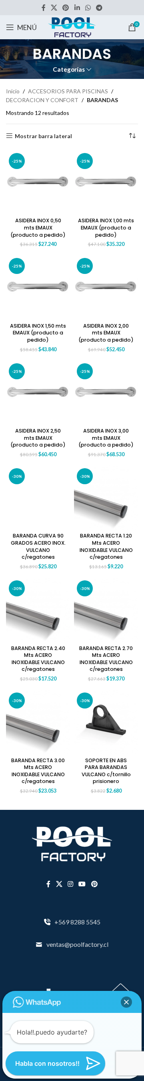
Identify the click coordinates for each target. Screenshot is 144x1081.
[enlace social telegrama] (99, 8)
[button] (126, 1002)
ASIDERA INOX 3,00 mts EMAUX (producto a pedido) (106, 437)
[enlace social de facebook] (43, 8)
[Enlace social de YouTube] (82, 884)
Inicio (13, 91)
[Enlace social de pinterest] (66, 8)
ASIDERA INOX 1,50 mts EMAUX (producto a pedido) (38, 332)
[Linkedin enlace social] (77, 8)
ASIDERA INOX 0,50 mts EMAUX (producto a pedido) (38, 227)
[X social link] (54, 8)
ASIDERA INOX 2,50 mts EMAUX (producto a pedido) (38, 437)
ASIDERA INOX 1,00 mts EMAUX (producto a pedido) (106, 227)
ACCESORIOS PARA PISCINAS (68, 91)
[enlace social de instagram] (70, 884)
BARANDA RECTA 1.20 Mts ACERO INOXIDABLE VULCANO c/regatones (106, 546)
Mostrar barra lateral (43, 136)
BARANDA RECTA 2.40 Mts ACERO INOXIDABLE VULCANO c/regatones (38, 659)
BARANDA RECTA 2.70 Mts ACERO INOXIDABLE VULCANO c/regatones (106, 659)
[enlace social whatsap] (87, 8)
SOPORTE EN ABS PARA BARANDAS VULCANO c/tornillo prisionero (106, 771)
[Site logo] (72, 26)
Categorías (69, 69)
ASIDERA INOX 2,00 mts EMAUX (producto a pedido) (106, 332)
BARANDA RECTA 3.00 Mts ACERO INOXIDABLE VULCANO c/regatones (38, 771)
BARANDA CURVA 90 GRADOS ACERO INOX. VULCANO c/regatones (38, 546)
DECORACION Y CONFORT (42, 100)
